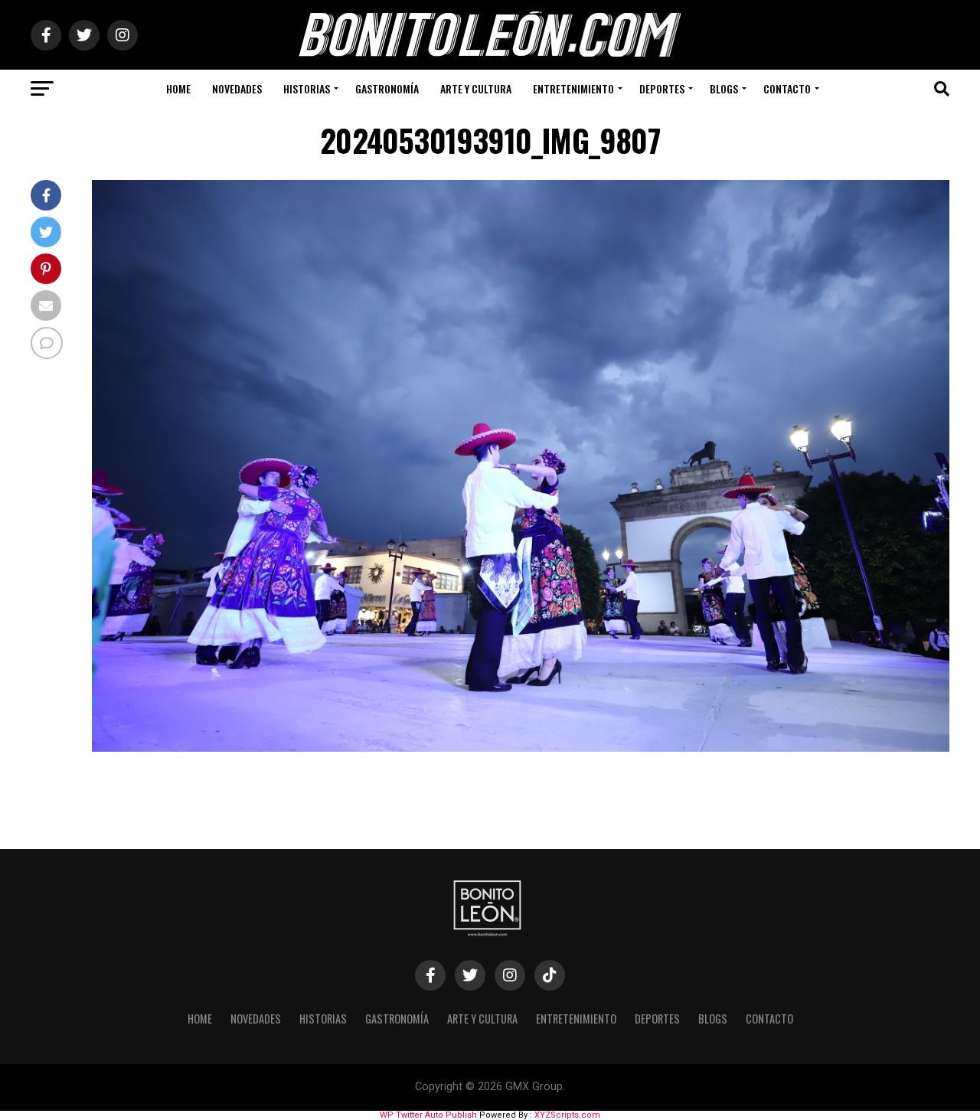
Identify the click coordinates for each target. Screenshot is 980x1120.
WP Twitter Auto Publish (428, 1115)
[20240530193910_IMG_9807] (520, 747)
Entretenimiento (573, 88)
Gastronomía (387, 88)
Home (178, 88)
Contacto (787, 88)
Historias (306, 88)
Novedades (237, 88)
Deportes (661, 88)
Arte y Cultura (475, 88)
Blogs (724, 88)
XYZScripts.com (567, 1115)
